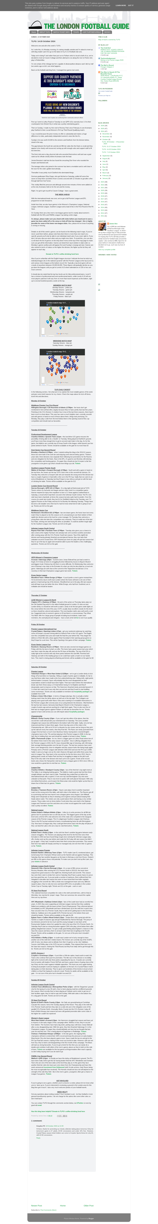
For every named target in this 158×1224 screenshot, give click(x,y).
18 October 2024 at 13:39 (54, 1126)
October (105, 139)
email (40, 1105)
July (104, 161)
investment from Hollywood (54, 1067)
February (105, 175)
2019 (103, 193)
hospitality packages (82, 691)
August (105, 158)
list (77, 618)
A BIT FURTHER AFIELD (92, 32)
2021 (103, 187)
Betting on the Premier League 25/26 (112, 60)
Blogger (91, 1218)
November (106, 136)
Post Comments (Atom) (48, 1210)
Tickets (77, 463)
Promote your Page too (104, 95)
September (106, 156)
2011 (102, 216)
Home (34, 32)
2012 (103, 213)
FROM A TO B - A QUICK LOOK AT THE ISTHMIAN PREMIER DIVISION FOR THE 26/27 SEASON (112, 51)
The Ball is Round (107, 65)
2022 (103, 185)
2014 (103, 207)
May (104, 167)
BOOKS (107, 32)
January (105, 178)
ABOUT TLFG (45, 32)
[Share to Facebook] (64, 1116)
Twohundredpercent (108, 58)
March (104, 173)
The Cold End (106, 48)
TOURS (76, 32)
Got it (131, 5)
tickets (37, 861)
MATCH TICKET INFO (61, 32)
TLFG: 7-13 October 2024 (111, 152)
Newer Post (36, 1206)
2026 (103, 125)
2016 (103, 202)
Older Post (89, 1206)
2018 (103, 196)
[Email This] (58, 1116)
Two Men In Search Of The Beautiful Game (110, 73)
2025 (103, 128)
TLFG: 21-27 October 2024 (111, 146)
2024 (103, 131)
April (104, 170)
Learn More (121, 5)
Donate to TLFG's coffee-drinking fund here (62, 254)
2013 (103, 210)
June (104, 164)
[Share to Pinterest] (66, 1116)
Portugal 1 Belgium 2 (107, 67)
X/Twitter (80, 1103)
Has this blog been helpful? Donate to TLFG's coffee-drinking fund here (58, 1111)
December (106, 134)
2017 (103, 199)
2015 (103, 204)
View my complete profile (106, 249)
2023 (103, 182)
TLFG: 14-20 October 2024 (111, 149)
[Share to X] (62, 1116)
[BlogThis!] (60, 1116)
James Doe (113, 223)
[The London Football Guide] (99, 93)
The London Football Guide (105, 91)
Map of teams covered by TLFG (109, 39)
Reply (38, 1138)
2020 (103, 190)
